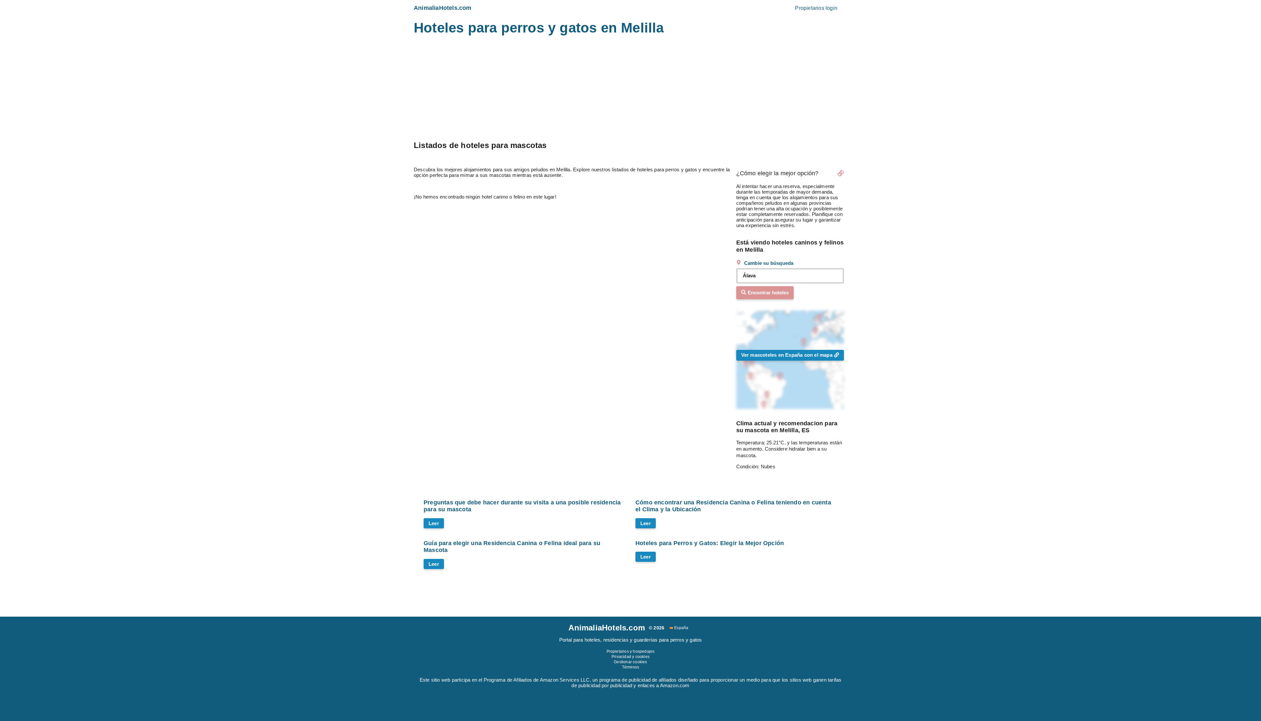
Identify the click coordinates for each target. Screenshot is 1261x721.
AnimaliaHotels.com (443, 8)
